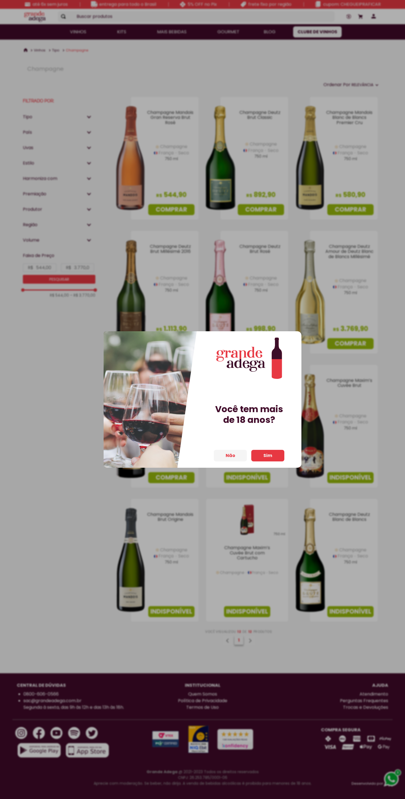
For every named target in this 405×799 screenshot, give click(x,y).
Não (230, 455)
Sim (267, 455)
